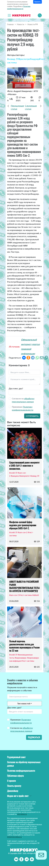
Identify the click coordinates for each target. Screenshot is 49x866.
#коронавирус (21, 658)
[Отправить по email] (42, 357)
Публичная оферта (15, 775)
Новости (20, 24)
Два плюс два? (16, 388)
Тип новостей (23, 703)
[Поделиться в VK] (24, 357)
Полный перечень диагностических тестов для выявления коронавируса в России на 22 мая (24, 646)
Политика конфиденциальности (21, 770)
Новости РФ (32, 24)
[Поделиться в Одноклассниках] (28, 357)
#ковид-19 (13, 59)
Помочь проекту (14, 785)
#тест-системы (25, 595)
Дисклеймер (12, 790)
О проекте (11, 780)
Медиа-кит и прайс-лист (17, 795)
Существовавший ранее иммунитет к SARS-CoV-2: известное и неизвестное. (24, 465)
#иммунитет (24, 476)
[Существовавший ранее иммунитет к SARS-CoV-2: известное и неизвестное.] (24, 443)
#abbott (35, 595)
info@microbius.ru (14, 837)
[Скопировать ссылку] (46, 357)
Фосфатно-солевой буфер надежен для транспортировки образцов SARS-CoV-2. (22, 525)
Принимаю (21, 721)
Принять (37, 2)
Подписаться (34, 737)
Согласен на (21, 729)
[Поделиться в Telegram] (33, 357)
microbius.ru (22, 814)
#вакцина (15, 476)
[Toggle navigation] (9, 15)
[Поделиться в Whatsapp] (37, 357)
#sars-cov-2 (22, 532)
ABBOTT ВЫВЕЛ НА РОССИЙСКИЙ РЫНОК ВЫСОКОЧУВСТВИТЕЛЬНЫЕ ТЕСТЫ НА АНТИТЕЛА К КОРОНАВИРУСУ (24, 586)
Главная (10, 24)
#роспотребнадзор (29, 59)
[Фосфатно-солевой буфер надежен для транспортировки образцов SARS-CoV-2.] (24, 502)
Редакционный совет (16, 757)
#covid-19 (13, 473)
